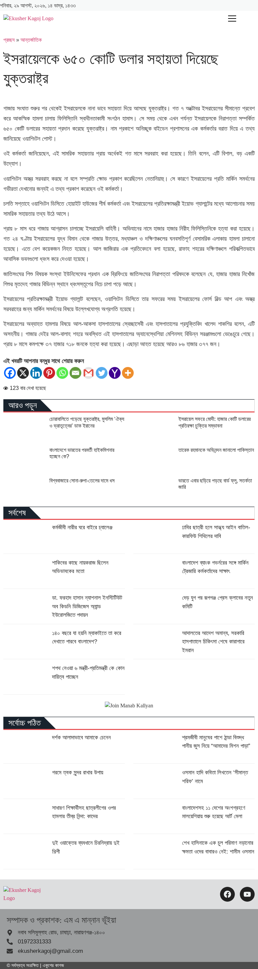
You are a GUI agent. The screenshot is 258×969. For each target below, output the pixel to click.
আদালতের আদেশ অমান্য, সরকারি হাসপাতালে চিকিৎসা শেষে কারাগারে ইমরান (213, 642)
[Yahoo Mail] (115, 373)
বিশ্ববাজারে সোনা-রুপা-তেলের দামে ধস (82, 480)
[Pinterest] (49, 373)
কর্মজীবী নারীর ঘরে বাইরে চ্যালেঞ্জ (82, 527)
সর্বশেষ (17, 512)
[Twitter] (102, 373)
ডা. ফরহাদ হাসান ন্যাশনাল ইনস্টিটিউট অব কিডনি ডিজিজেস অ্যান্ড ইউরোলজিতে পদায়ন (87, 606)
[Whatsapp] (62, 373)
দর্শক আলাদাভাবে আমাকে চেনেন (81, 737)
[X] (23, 373)
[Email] (75, 373)
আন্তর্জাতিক (31, 40)
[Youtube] (247, 894)
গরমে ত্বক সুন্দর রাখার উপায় (77, 772)
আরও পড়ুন (22, 405)
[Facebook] (10, 373)
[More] (128, 373)
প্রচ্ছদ (9, 40)
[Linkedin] (36, 373)
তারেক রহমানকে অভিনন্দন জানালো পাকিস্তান (216, 450)
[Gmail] (88, 373)
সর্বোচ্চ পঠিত (24, 723)
